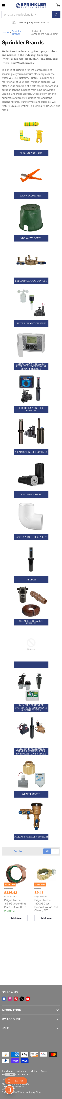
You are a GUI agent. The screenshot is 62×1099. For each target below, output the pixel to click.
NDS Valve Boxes (31, 238)
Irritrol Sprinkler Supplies (31, 409)
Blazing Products (31, 153)
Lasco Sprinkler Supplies (31, 537)
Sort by (18, 851)
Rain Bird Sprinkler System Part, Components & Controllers (31, 707)
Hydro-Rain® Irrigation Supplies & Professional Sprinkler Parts (31, 366)
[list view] (55, 851)
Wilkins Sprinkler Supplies (31, 837)
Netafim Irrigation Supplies (31, 622)
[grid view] (47, 851)
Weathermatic (31, 794)
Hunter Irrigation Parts (31, 323)
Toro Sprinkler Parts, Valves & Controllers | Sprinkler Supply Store (31, 751)
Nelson (31, 579)
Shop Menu (7, 1071)
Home (5, 32)
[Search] (56, 14)
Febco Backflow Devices (31, 281)
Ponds (44, 1071)
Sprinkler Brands (17, 32)
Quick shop (15, 918)
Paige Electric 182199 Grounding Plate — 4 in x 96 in (15, 903)
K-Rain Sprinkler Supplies (31, 452)
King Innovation (31, 494)
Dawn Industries (31, 196)
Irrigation (21, 1071)
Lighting (33, 1071)
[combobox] (26, 14)
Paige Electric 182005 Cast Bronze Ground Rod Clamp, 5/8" (46, 905)
